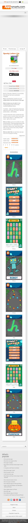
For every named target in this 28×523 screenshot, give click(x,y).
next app (22, 48)
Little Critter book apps (8, 474)
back (5, 48)
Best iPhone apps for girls (9, 470)
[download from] (14, 74)
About (14, 507)
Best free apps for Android (9, 481)
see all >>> (22, 497)
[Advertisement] (14, 32)
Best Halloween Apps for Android (11, 493)
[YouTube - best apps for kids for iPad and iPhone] (17, 500)
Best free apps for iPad (9, 472)
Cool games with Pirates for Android (11, 468)
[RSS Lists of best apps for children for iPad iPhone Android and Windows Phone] (8, 500)
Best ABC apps (7, 491)
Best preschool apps (8, 459)
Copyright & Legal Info (14, 513)
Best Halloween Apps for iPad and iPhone (12, 483)
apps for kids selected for (12, 1)
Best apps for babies (8, 462)
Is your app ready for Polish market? (14, 516)
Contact (14, 510)
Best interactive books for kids (10, 479)
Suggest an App (14, 504)
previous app (13, 48)
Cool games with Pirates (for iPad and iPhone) (13, 495)
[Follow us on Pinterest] (14, 500)
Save (15, 81)
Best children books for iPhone (10, 489)
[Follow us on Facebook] (20, 500)
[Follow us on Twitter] (11, 500)
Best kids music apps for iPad (10, 461)
